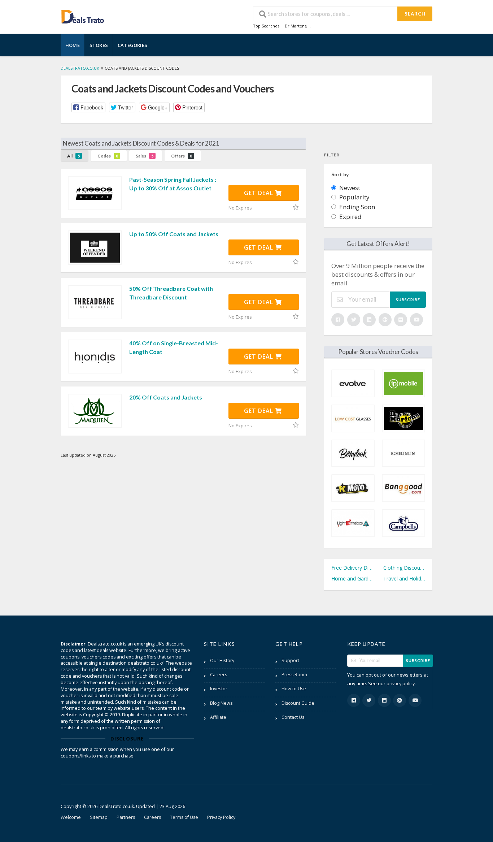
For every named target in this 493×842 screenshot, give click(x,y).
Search (415, 14)
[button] (88, 107)
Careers (218, 675)
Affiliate (218, 717)
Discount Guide (298, 703)
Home (72, 45)
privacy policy (401, 684)
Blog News (221, 703)
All (73, 156)
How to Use (294, 689)
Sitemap (99, 817)
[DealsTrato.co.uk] (83, 16)
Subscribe (408, 299)
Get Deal (259, 193)
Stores (99, 45)
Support (290, 660)
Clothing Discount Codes (404, 567)
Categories (132, 45)
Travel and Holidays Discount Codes (404, 578)
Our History (222, 660)
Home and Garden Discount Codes (352, 578)
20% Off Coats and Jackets (165, 397)
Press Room (294, 675)
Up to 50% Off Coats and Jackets (173, 233)
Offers (181, 156)
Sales (144, 156)
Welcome (71, 817)
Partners (126, 817)
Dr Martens (295, 26)
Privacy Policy (221, 817)
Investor (218, 689)
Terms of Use (184, 817)
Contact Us (293, 717)
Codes (107, 156)
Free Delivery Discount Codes (352, 567)
